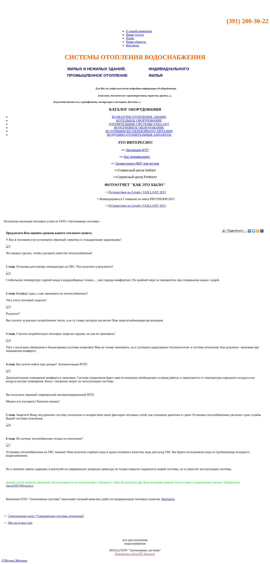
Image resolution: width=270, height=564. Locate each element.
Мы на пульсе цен (20, 522)
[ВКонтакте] (249, 230)
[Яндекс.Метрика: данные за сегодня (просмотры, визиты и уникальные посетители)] (14, 560)
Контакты (168, 499)
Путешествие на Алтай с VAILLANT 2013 (137, 205)
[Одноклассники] (258, 230)
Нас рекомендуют (137, 157)
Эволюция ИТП (137, 150)
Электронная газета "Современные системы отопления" (46, 516)
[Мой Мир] (262, 230)
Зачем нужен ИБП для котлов (137, 163)
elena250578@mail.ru (19, 485)
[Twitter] (254, 230)
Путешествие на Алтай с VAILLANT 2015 (137, 192)
